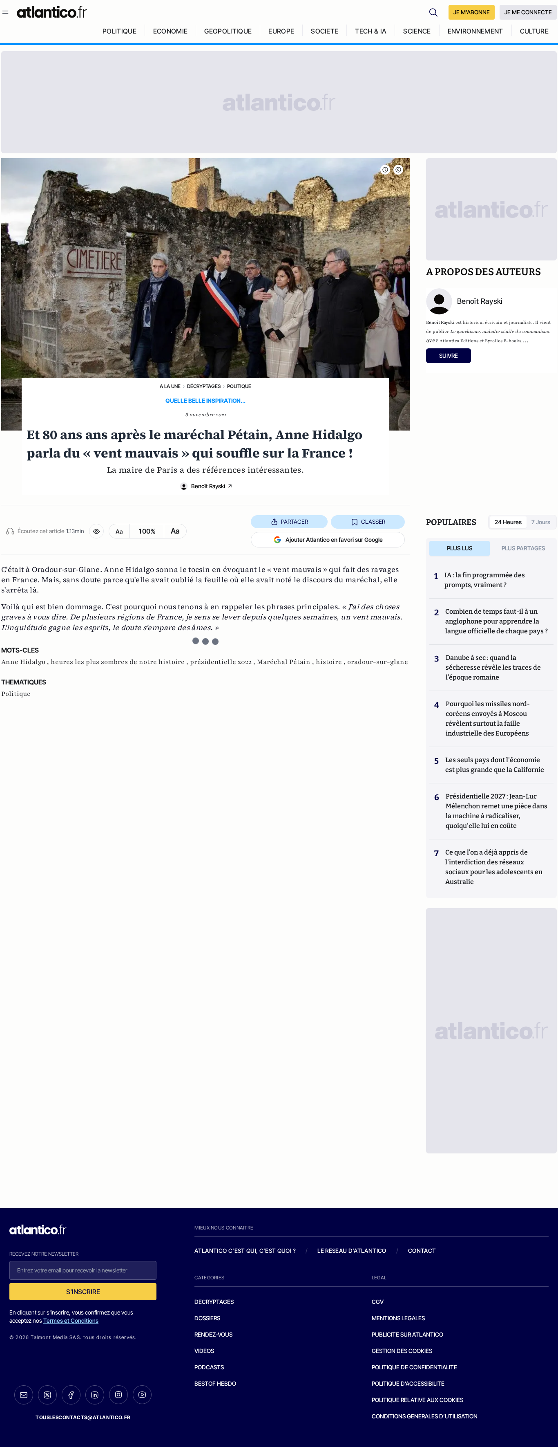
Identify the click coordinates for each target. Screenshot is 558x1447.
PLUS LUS (460, 548)
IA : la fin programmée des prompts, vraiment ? (484, 580)
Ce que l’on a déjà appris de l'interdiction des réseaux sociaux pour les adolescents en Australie (493, 867)
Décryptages (204, 386)
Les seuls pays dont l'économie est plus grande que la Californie (494, 765)
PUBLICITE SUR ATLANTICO (407, 1334)
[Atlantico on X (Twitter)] (47, 1394)
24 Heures (508, 521)
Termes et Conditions (70, 1320)
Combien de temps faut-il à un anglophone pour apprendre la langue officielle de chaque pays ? (496, 621)
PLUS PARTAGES (523, 548)
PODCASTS (209, 1367)
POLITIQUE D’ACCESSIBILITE (408, 1383)
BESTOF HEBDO (215, 1383)
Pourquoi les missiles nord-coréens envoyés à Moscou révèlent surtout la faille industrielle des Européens (488, 718)
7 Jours (540, 521)
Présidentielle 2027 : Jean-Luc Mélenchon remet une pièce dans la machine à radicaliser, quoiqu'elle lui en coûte (496, 811)
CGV (378, 1301)
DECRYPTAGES (214, 1301)
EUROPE (281, 31)
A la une (170, 386)
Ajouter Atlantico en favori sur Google (334, 539)
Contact (422, 1250)
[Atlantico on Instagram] (118, 1394)
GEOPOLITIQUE (228, 31)
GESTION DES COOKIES (402, 1350)
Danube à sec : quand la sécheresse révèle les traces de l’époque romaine (493, 667)
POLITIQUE (119, 31)
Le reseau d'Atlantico (351, 1250)
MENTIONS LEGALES (398, 1318)
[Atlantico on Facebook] (71, 1394)
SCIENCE (417, 31)
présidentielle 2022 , (223, 661)
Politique (239, 386)
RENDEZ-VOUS (213, 1334)
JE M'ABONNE (471, 12)
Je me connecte (528, 12)
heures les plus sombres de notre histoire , (120, 661)
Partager (294, 521)
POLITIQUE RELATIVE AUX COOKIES (417, 1399)
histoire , (331, 661)
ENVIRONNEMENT (475, 31)
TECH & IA (370, 31)
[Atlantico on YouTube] (142, 1394)
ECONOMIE (170, 31)
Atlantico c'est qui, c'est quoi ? (245, 1250)
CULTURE (534, 31)
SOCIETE (324, 31)
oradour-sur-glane (377, 661)
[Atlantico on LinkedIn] (94, 1394)
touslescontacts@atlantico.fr (83, 1417)
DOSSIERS (207, 1318)
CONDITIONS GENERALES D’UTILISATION (425, 1416)
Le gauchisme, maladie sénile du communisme (500, 331)
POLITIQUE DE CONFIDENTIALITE (414, 1367)
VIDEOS (204, 1350)
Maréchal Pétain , (286, 661)
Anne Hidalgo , (26, 661)
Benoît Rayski (208, 485)
